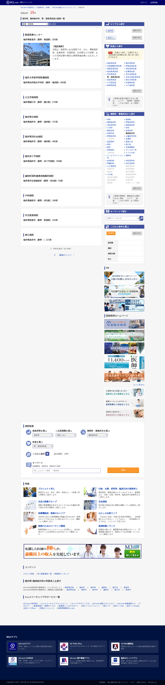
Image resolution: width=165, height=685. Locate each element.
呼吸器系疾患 (131, 66)
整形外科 (110, 130)
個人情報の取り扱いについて (118, 682)
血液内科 (110, 161)
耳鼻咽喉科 (130, 147)
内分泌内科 (130, 163)
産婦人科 (129, 142)
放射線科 (110, 150)
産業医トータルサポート (69, 606)
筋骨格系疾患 (112, 71)
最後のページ (65, 255)
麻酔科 (128, 155)
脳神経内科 (111, 122)
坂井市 (93, 587)
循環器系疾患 (112, 69)
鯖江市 (115, 587)
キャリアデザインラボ (80, 603)
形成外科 (129, 130)
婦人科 (128, 144)
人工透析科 (111, 166)
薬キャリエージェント (91, 606)
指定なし (111, 38)
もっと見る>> (138, 385)
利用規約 (102, 682)
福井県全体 (69, 587)
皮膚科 (128, 139)
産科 (109, 144)
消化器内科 (111, 125)
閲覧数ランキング (62, 574)
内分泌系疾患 (131, 74)
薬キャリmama (133, 606)
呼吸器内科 (130, 122)
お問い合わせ (141, 682)
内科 (109, 119)
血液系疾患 (111, 80)
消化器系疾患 (131, 69)
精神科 (128, 119)
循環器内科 (130, 125)
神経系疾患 (111, 63)
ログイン (144, 2)
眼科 (109, 147)
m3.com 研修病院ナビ (127, 603)
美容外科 (110, 133)
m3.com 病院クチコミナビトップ (63, 7)
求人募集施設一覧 (44, 574)
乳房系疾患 (111, 74)
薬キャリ (107, 606)
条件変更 (111, 233)
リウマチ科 (130, 153)
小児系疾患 (111, 82)
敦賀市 (126, 587)
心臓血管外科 (131, 136)
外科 (127, 128)
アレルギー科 (131, 150)
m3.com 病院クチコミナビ (103, 603)
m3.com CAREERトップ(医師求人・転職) (35, 7)
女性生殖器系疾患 (133, 77)
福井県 (110, 31)
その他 (110, 174)
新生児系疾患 (131, 80)
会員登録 (154, 2)
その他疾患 (130, 85)
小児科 (110, 128)
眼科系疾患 (130, 63)
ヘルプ (132, 682)
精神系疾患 (111, 85)
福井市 (82, 587)
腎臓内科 (110, 163)
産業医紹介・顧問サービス (44, 606)
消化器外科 (130, 161)
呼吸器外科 (111, 136)
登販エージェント (47, 608)
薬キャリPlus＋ (30, 608)
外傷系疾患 (130, 82)
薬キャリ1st (119, 606)
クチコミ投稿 (28, 574)
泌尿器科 (110, 142)
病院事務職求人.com (66, 608)
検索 (123, 470)
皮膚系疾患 (130, 71)
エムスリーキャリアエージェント (54, 603)
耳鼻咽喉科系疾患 (114, 66)
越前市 (104, 587)
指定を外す (137, 30)
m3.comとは (152, 682)
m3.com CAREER (30, 603)
